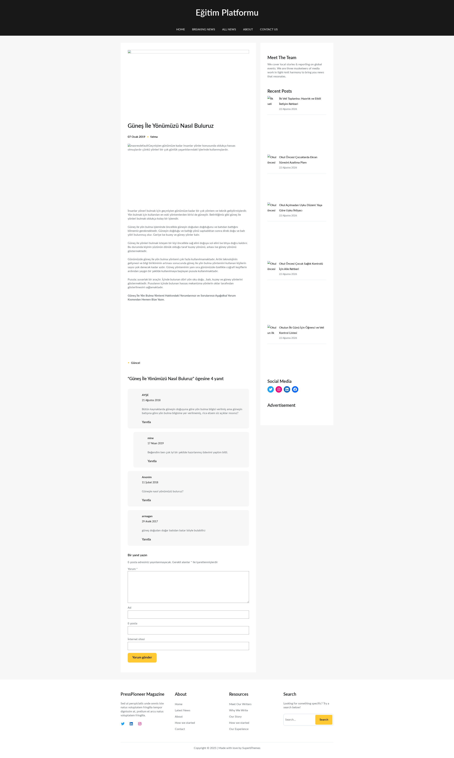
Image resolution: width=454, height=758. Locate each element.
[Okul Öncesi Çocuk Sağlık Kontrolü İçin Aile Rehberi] (271, 293)
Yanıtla (146, 422)
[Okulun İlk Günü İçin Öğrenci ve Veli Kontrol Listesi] (271, 349)
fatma (154, 136)
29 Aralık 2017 (150, 521)
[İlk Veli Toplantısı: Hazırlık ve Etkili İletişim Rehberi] (271, 125)
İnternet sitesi (136, 639)
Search (324, 719)
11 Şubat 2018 (150, 482)
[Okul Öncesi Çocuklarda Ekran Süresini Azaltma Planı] (271, 179)
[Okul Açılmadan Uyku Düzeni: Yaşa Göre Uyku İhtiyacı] (271, 232)
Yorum (133, 569)
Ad (129, 607)
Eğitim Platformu (227, 13)
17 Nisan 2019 (156, 443)
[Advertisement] (188, 178)
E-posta (132, 623)
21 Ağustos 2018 (151, 400)
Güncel (135, 363)
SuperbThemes (251, 748)
